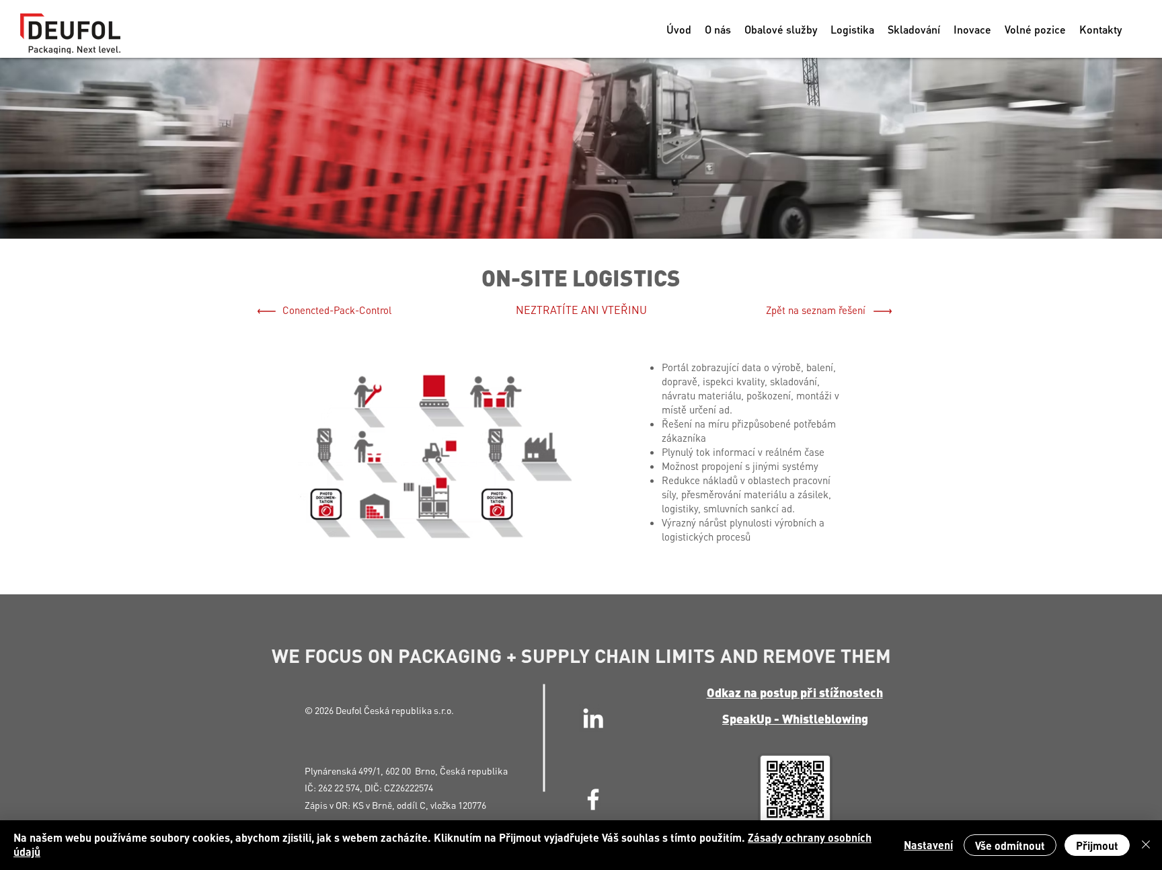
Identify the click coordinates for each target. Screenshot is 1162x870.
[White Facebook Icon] (593, 799)
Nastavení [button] (928, 845)
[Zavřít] (1146, 845)
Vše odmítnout (1010, 845)
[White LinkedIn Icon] (593, 718)
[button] (781, 29)
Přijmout (1097, 845)
